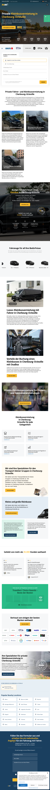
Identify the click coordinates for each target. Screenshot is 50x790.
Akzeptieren (23, 785)
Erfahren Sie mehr (25, 227)
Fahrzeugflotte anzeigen (15, 228)
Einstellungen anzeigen (43, 785)
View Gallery (12, 304)
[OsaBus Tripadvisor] (47, 18)
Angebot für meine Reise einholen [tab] (13, 60)
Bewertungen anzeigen (25, 217)
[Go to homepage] (5, 4)
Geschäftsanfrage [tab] (10, 63)
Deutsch (45, 1)
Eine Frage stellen (13, 1)
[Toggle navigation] (47, 5)
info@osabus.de (35, 1)
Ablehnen (32, 785)
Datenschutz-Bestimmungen (33, 787)
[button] (47, 773)
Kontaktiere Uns (34, 226)
